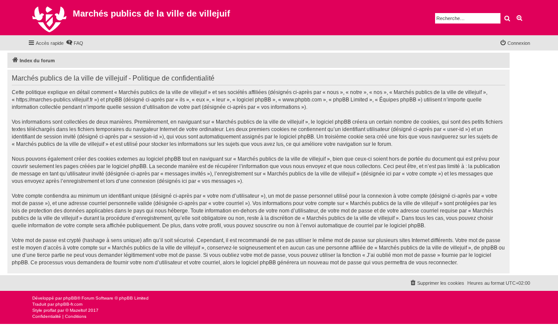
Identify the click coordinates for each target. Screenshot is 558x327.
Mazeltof (78, 310)
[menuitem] (74, 43)
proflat (50, 310)
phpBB (70, 298)
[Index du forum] (50, 17)
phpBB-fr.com (68, 304)
